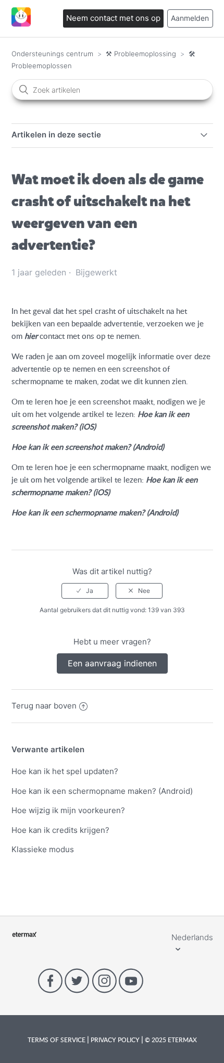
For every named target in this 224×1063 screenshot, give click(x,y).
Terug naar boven (44, 706)
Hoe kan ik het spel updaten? (64, 771)
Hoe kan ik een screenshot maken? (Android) (87, 446)
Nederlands (192, 937)
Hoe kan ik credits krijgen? (60, 830)
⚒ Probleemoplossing (141, 53)
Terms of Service (57, 1039)
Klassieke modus (42, 849)
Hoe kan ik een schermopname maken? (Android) (94, 512)
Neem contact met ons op (113, 18)
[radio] (84, 591)
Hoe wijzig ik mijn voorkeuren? (68, 810)
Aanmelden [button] (190, 18)
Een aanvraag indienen (112, 663)
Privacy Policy (115, 1039)
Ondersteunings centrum (52, 53)
